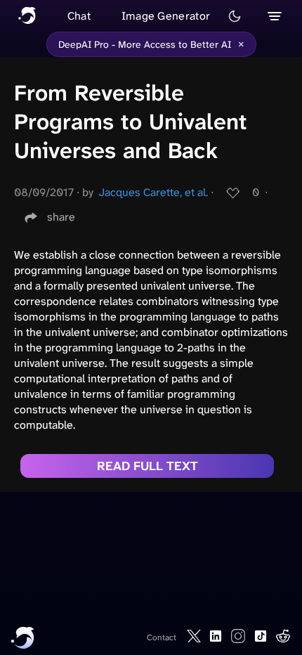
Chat (79, 15)
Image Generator (166, 15)
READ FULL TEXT (147, 466)
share (61, 216)
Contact (161, 637)
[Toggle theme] (234, 16)
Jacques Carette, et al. (153, 192)
